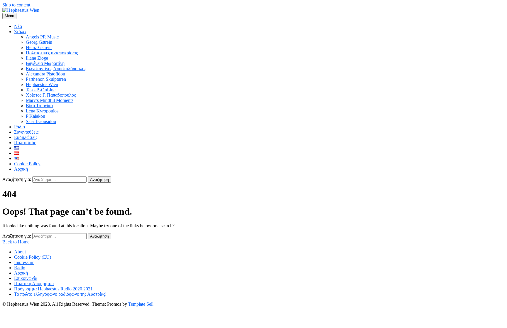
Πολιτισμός (25, 142)
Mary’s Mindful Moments (49, 100)
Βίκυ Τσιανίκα (39, 105)
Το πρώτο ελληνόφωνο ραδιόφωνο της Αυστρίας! (60, 294)
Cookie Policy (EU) (32, 257)
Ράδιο (19, 126)
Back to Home (15, 241)
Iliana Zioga (37, 57)
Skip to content (16, 4)
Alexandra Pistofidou (45, 73)
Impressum (24, 262)
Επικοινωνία (25, 278)
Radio (19, 267)
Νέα (18, 26)
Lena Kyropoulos (42, 110)
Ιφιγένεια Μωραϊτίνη (45, 63)
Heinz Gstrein (39, 47)
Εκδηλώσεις (25, 137)
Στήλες (20, 31)
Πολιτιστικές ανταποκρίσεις (52, 52)
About (20, 251)
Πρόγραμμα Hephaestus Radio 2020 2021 (53, 288)
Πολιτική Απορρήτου (34, 283)
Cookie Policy (27, 163)
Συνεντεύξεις (26, 131)
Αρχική (21, 168)
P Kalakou (35, 116)
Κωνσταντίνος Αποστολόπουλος (56, 68)
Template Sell (140, 304)
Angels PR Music (42, 36)
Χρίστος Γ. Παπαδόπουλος (51, 94)
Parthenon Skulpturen (46, 79)
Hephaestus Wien (42, 84)
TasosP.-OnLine (40, 89)
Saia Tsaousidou (41, 121)
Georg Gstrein (39, 42)
